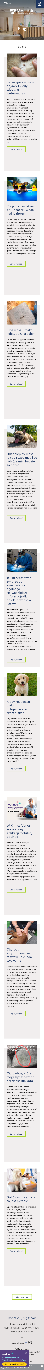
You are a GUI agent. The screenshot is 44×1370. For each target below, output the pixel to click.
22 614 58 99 (27, 1331)
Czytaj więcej (16, 149)
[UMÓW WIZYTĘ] (40, 4)
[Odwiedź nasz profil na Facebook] (26, 1343)
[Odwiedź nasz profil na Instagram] (30, 1343)
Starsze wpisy (22, 1297)
